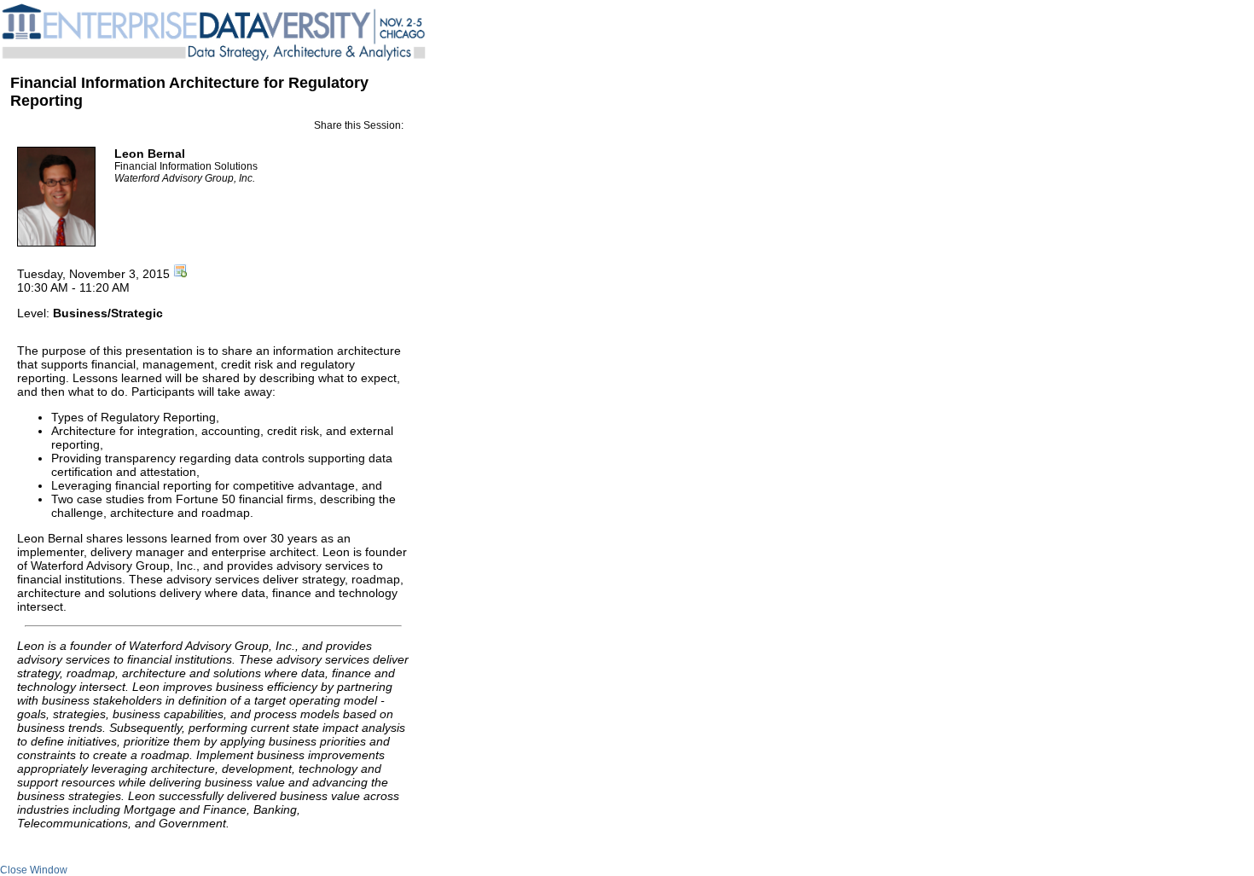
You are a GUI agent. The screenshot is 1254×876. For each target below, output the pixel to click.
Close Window (33, 870)
